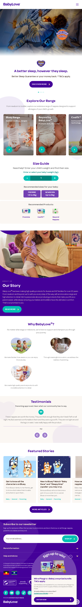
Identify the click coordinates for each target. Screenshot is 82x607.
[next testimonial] (44, 435)
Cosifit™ (76, 117)
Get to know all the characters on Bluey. (16, 483)
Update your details (41, 593)
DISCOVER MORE (39, 84)
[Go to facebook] (5, 592)
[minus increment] (26, 178)
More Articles (39, 510)
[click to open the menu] (77, 4)
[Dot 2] (40, 92)
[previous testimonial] (37, 435)
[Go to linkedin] (29, 592)
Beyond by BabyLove (45, 119)
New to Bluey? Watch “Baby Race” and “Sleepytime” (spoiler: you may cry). (53, 484)
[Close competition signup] (70, 556)
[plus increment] (55, 178)
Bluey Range (13, 117)
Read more (10, 309)
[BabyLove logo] (11, 4)
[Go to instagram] (17, 592)
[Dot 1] (38, 92)
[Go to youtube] (11, 592)
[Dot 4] (43, 92)
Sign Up (68, 539)
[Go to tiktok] (23, 592)
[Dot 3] (41, 92)
